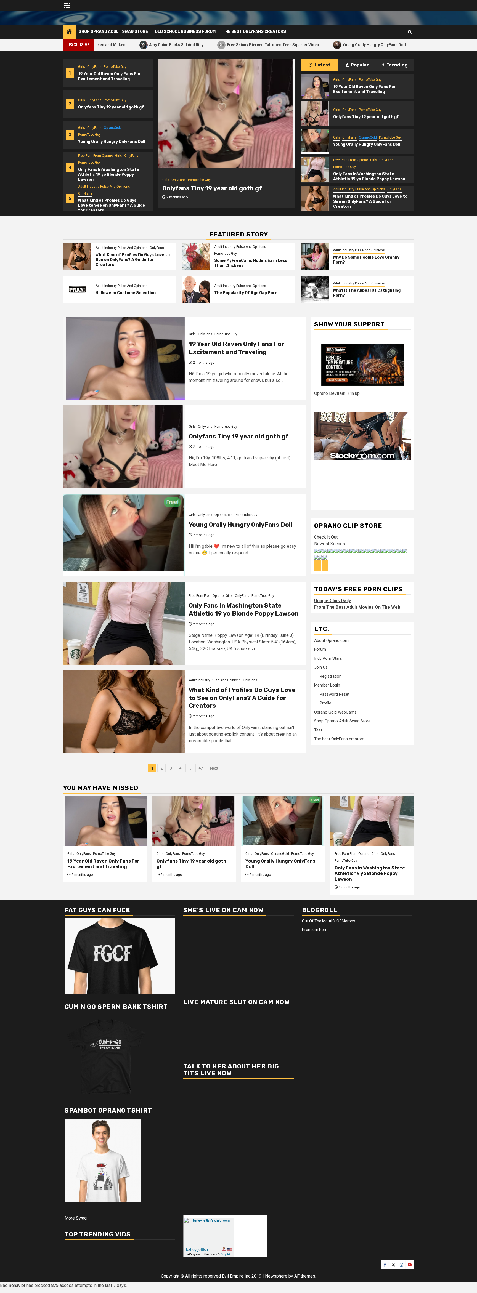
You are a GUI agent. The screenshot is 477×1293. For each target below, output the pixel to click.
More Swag (76, 1218)
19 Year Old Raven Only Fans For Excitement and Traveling (109, 76)
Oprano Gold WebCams (335, 712)
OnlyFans (94, 67)
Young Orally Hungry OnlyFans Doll (328, 44)
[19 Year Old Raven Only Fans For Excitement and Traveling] (315, 86)
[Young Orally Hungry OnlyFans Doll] (226, 113)
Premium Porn (314, 929)
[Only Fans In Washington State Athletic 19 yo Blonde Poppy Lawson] (315, 169)
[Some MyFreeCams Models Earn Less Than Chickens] (196, 256)
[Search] (409, 31)
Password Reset (334, 694)
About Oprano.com (331, 640)
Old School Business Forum (185, 31)
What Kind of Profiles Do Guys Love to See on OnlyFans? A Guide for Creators (111, 205)
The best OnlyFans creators (254, 31)
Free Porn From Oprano (95, 156)
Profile (325, 703)
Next (214, 768)
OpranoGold (113, 128)
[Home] (70, 32)
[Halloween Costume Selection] (77, 289)
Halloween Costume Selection (126, 293)
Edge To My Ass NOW (403, 44)
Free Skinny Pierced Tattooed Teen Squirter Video (227, 44)
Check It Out (326, 537)
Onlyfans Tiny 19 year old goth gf (111, 107)
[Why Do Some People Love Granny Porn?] (315, 256)
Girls (81, 67)
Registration (330, 676)
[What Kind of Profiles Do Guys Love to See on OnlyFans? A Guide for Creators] (315, 198)
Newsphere (276, 1276)
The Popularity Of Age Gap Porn (245, 293)
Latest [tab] (322, 65)
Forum (320, 649)
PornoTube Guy (115, 67)
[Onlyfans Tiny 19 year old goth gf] (315, 113)
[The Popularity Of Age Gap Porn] (196, 289)
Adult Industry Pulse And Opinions (104, 186)
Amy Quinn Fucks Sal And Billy (130, 44)
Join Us (321, 667)
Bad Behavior (12, 1285)
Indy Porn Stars (328, 658)
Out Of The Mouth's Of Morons (328, 921)
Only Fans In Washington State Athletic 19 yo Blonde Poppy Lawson (108, 174)
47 (200, 768)
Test (318, 730)
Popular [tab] (359, 65)
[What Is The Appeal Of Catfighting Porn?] (315, 289)
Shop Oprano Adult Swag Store (113, 31)
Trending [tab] (397, 65)
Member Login (327, 685)
